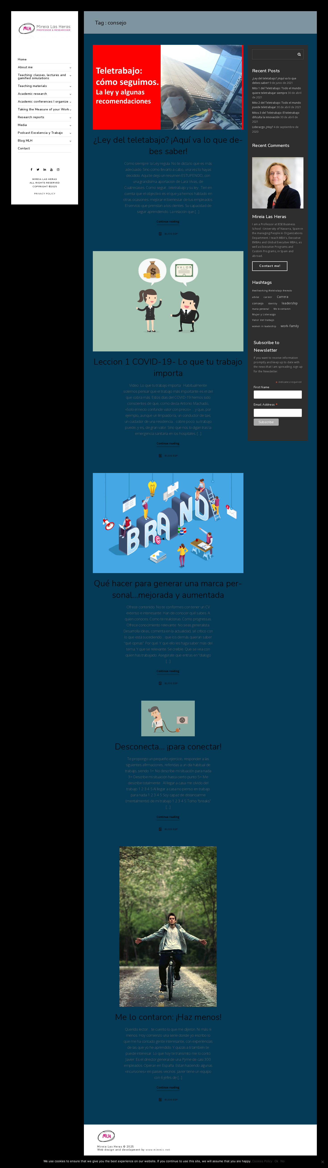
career (268, 297)
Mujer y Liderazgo (264, 314)
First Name (262, 387)
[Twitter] (38, 169)
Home (22, 59)
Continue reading (168, 221)
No (282, 1161)
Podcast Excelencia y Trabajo (40, 133)
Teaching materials (32, 86)
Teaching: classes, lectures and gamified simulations (42, 76)
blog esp (171, 233)
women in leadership (264, 326)
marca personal (260, 308)
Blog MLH (25, 140)
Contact (24, 148)
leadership (290, 303)
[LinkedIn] (44, 169)
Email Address (266, 405)
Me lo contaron (282, 308)
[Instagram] (58, 169)
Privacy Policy (44, 193)
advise (255, 297)
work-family (290, 326)
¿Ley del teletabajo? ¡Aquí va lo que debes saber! (168, 145)
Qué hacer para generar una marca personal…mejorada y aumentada (168, 589)
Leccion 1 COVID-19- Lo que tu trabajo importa (168, 367)
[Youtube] (51, 169)
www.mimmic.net (158, 1149)
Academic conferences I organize (43, 101)
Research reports (31, 117)
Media (22, 125)
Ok (276, 1161)
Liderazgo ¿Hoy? (262, 127)
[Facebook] (31, 169)
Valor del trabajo (263, 320)
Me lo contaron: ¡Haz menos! (168, 1017)
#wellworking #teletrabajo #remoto (272, 290)
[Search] (298, 53)
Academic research (32, 94)
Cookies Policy (262, 1161)
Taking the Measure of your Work (43, 109)
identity (272, 303)
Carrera (283, 297)
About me (25, 67)
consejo (258, 303)
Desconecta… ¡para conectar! (168, 746)
